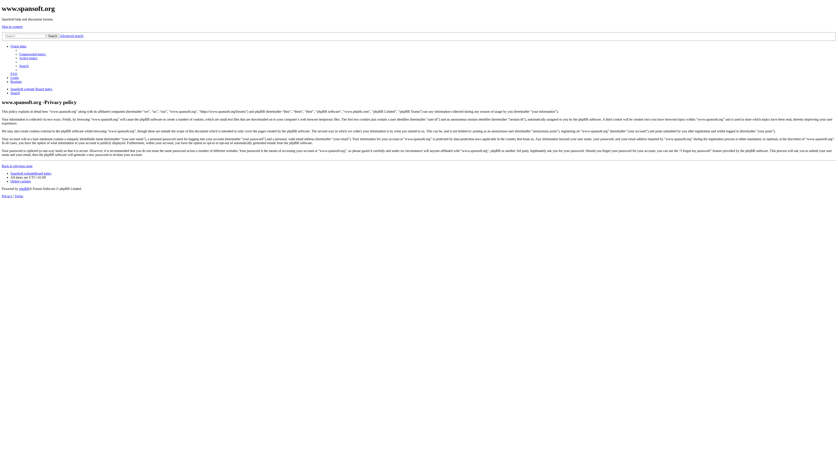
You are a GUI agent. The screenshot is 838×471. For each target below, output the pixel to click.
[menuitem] (32, 54)
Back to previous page (17, 166)
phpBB (24, 189)
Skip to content (12, 27)
